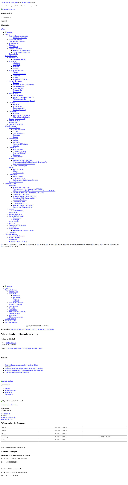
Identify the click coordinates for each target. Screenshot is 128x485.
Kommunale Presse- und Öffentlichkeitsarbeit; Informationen (24, 370)
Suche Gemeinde (6, 13)
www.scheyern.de (6, 419)
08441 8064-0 (5, 414)
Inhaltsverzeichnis (10, 390)
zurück (10, 381)
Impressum (8, 392)
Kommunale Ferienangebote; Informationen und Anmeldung (24, 368)
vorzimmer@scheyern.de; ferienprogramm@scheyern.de (24, 348)
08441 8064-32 (11, 343)
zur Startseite (26, 2)
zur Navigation (13, 2)
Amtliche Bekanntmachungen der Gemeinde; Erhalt (21, 365)
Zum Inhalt (4, 2)
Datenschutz (9, 394)
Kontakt (7, 389)
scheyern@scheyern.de (8, 417)
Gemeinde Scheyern (9, 405)
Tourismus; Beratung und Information (17, 372)
